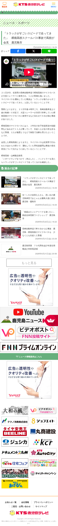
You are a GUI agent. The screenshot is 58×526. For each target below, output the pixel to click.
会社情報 (25, 502)
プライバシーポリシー (43, 502)
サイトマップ (41, 506)
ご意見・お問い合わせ (20, 506)
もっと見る (29, 263)
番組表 (4, 6)
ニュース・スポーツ (15, 12)
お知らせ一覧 (11, 502)
